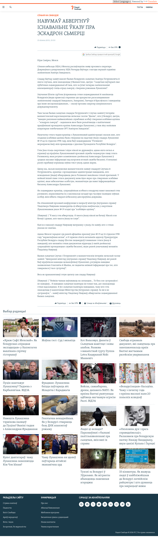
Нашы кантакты (48, 522)
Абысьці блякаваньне (50, 508)
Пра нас (44, 503)
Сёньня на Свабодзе (48, 15)
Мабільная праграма (50, 513)
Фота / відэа (8, 522)
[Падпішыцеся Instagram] (116, 504)
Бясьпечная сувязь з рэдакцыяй (54, 517)
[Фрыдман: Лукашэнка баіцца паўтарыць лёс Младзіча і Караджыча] (60, 370)
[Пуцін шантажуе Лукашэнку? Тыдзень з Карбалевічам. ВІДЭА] (21, 370)
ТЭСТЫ (140, 7)
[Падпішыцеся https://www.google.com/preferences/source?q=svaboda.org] (81, 504)
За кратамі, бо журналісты (14, 527)
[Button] (100, 47)
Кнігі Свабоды (9, 513)
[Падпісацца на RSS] (128, 504)
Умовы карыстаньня (50, 527)
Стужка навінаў (10, 503)
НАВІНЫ (149, 7)
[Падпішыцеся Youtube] (99, 504)
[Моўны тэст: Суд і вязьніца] (60, 327)
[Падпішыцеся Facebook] (87, 504)
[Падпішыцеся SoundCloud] (110, 504)
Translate (152, 2)
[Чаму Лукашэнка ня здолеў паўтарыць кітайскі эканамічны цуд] (60, 444)
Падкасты (7, 508)
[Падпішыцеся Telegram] (122, 504)
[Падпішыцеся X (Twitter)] (93, 504)
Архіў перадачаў (10, 517)
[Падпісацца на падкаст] (104, 504)
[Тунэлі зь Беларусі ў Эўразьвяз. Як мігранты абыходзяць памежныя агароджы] (98, 459)
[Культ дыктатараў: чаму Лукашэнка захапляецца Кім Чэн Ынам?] (21, 444)
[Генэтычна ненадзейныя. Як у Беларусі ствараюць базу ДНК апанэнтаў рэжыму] (60, 405)
